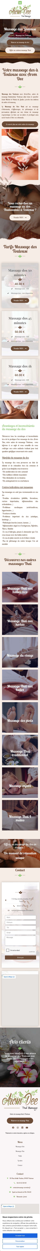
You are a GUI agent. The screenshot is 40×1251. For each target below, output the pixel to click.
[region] (20, 1232)
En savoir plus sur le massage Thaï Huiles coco (20, 587)
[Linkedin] (22, 1128)
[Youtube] (27, 1128)
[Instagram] (18, 1128)
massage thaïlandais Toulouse (12, 97)
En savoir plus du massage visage (20, 652)
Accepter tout (20, 1235)
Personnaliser (20, 1241)
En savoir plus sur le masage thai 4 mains (20, 815)
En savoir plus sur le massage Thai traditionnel (20, 750)
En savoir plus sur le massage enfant (20, 782)
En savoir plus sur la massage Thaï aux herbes (20, 619)
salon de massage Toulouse (21, 442)
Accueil (11, 35)
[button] (20, 2)
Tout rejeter (20, 1246)
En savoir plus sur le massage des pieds (20, 685)
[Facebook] (13, 1128)
